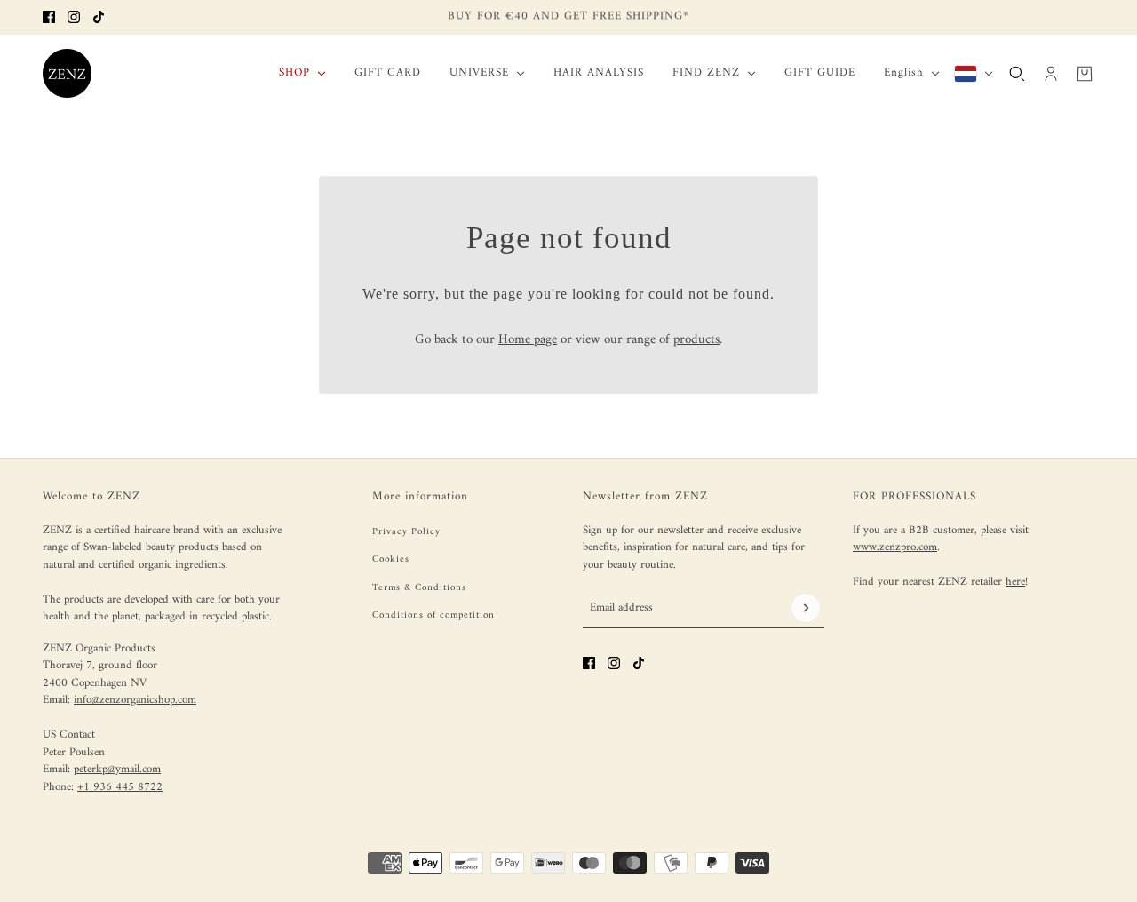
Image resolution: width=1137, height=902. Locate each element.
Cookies (390, 559)
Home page (527, 340)
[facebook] (49, 17)
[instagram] (73, 17)
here (1015, 581)
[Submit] (806, 608)
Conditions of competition (433, 615)
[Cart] (1084, 73)
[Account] (1051, 73)
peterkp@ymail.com (117, 769)
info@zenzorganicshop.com (135, 700)
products (696, 340)
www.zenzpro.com (895, 547)
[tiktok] (98, 17)
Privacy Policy (406, 531)
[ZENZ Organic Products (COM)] (67, 73)
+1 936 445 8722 (120, 787)
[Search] (1017, 73)
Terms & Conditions (419, 587)
